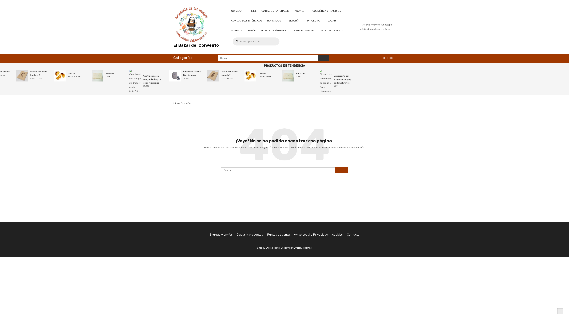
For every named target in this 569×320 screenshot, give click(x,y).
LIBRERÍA (294, 20)
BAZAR (332, 20)
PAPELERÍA (313, 20)
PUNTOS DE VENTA (332, 30)
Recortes (105, 73)
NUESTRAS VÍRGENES (273, 30)
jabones (299, 10)
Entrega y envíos (221, 234)
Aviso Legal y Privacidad (311, 234)
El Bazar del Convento (196, 45)
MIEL (253, 10)
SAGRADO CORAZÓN (243, 30)
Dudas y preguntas (250, 234)
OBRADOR (237, 10)
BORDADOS (274, 20)
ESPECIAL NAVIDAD (305, 30)
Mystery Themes (302, 247)
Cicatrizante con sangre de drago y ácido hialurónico (147, 79)
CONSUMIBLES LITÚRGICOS (246, 20)
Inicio (176, 103)
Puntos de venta (278, 234)
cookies (337, 234)
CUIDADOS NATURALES (275, 10)
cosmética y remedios (326, 10)
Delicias (66, 73)
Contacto (353, 234)
